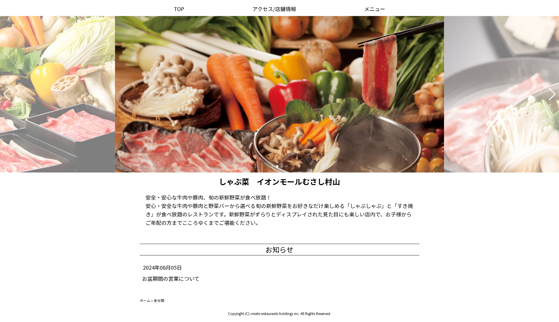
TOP (179, 9)
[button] (7, 94)
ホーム (145, 300)
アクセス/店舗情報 (274, 9)
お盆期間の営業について (170, 278)
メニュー (374, 9)
